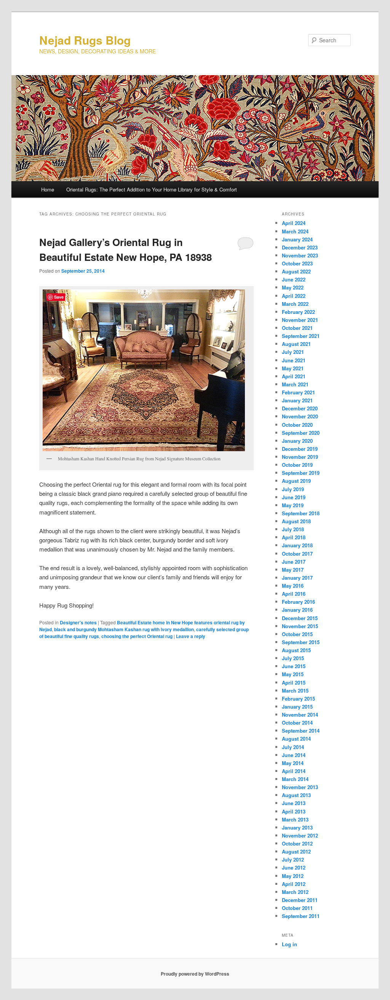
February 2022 (298, 311)
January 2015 (297, 706)
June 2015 (293, 666)
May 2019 (293, 505)
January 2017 (297, 577)
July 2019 (293, 489)
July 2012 (293, 859)
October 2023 (297, 263)
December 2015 (300, 618)
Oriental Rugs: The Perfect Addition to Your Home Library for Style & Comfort (151, 189)
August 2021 (296, 343)
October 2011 (297, 908)
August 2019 (296, 480)
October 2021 (297, 327)
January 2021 (297, 400)
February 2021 (298, 392)
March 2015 (295, 690)
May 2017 (293, 569)
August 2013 (296, 795)
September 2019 (301, 472)
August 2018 (296, 521)
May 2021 (293, 368)
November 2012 (300, 835)
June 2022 (293, 279)
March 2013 (295, 819)
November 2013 (300, 787)
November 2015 (300, 626)
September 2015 (301, 642)
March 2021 (295, 384)
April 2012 (293, 883)
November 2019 (300, 456)
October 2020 (297, 424)
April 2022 (293, 295)
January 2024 (297, 239)
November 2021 (300, 319)
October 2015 (297, 634)
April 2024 (293, 223)
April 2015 (293, 682)
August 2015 (296, 650)
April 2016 (293, 593)
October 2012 (297, 843)
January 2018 (297, 545)
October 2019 (297, 464)
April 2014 (293, 771)
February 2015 (298, 698)
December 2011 (300, 900)
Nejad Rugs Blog (85, 40)
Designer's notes (78, 622)
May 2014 (293, 763)
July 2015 (293, 658)
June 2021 (293, 360)
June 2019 (293, 497)
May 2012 (293, 875)
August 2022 (296, 271)
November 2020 (300, 416)
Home (47, 189)
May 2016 (293, 585)
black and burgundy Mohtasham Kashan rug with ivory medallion (124, 629)
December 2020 (300, 408)
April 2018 (293, 537)
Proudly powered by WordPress (195, 973)
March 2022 (295, 303)
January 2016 (297, 609)
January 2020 (297, 440)
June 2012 (293, 867)
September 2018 (301, 513)
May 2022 (293, 287)
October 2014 (297, 722)
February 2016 (298, 601)
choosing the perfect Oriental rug (137, 636)
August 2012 (296, 851)
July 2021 (293, 351)
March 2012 (295, 891)
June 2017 (293, 561)
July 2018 (293, 529)
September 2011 (301, 916)
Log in (289, 944)
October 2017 (297, 553)
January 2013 (297, 827)
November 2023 (300, 255)
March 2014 (295, 779)
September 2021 (301, 335)
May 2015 (293, 674)
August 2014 (296, 738)
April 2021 (293, 376)
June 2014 (293, 755)
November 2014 (300, 714)
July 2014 (293, 747)
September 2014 (301, 730)
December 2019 (300, 448)
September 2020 (301, 432)
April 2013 (293, 811)
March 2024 (295, 231)
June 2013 (293, 803)
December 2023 (300, 247)
